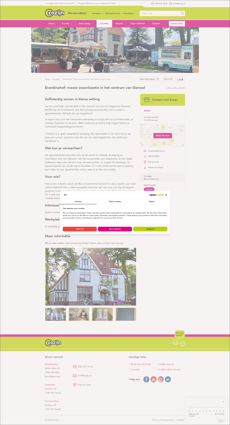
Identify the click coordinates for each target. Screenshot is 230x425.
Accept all (150, 229)
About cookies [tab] (115, 201)
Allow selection (115, 229)
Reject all (79, 229)
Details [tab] (152, 201)
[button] (166, 195)
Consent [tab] (78, 201)
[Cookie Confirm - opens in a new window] (156, 195)
